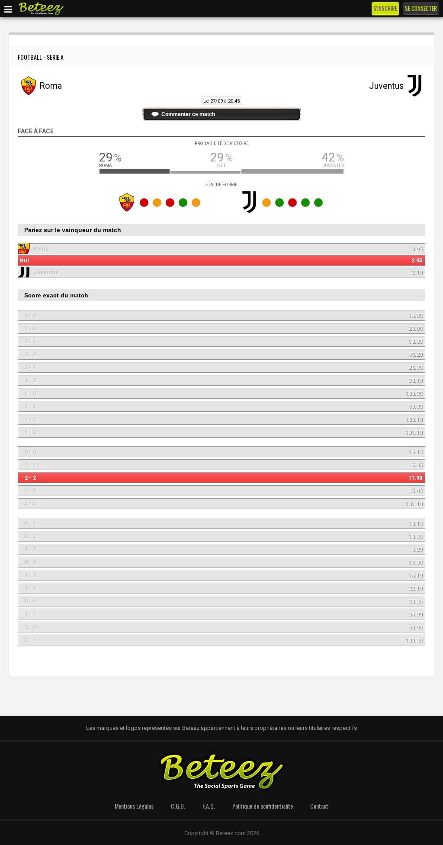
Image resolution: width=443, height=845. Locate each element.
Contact (319, 805)
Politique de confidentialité (262, 805)
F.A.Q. (208, 805)
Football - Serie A (41, 56)
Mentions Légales (134, 805)
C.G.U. (178, 805)
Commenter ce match (188, 114)
